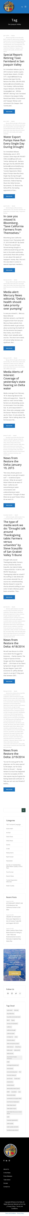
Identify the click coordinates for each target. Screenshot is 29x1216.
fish (4, 42)
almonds (8, 37)
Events (8, 845)
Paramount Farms (11, 448)
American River (9, 693)
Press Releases (7, 1176)
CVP (4, 125)
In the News (6, 1173)
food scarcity (12, 619)
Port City (22, 1204)
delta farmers (9, 125)
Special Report (18, 46)
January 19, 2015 (7, 435)
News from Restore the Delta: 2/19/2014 (14, 753)
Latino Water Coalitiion (19, 724)
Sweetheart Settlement (9, 48)
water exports (13, 635)
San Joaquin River (18, 44)
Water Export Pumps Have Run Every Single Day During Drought (14, 142)
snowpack (11, 736)
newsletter (14, 626)
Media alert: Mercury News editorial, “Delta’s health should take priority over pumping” (14, 300)
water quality (11, 50)
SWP (8, 132)
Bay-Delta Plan (10, 1013)
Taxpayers (17, 48)
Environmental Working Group (18, 41)
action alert (9, 1010)
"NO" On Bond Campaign (13, 824)
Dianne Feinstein (7, 707)
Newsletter (9, 861)
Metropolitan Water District (9, 624)
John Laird (16, 721)
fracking (5, 717)
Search (23, 810)
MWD (8, 1092)
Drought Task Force (14, 708)
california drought (13, 123)
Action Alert (9, 828)
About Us (6, 1169)
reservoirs (5, 365)
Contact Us (6, 1187)
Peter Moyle (19, 448)
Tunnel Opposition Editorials (11, 881)
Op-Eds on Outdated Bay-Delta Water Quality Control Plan (14, 866)
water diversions (14, 743)
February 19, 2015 (7, 358)
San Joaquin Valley (18, 126)
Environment (10, 1068)
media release (10, 1085)
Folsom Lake (20, 716)
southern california (17, 518)
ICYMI (8, 849)
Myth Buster (10, 857)
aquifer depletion (14, 609)
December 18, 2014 (7, 515)
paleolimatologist (13, 728)
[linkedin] (12, 993)
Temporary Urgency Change (15, 740)
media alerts (10, 1082)
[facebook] (8, 993)
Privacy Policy (11, 1206)
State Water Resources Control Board (15, 367)
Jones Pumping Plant (8, 126)
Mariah (13, 35)
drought (5, 616)
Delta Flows (20, 612)
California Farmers (18, 208)
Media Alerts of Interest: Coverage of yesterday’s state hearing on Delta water (14, 380)
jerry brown (8, 42)
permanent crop (10, 628)
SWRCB (20, 287)
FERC (11, 716)
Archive (8, 832)
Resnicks (21, 209)
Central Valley (6, 283)
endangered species (8, 617)
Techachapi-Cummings (12, 453)
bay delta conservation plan (16, 37)
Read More (9, 111)
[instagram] (20, 993)
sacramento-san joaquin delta (16, 731)
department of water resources (10, 363)
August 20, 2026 (9, 928)
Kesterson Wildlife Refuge (18, 42)
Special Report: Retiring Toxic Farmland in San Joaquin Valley (13, 59)
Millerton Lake (20, 726)
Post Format (9, 872)
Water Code (13, 742)
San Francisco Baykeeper (13, 1102)
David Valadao (18, 700)
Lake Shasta (10, 724)
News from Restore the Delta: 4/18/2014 (14, 643)
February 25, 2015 (7, 280)
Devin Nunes (22, 705)
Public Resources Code (12, 730)
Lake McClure (18, 722)
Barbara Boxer (16, 693)
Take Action (6, 1180)
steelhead (5, 740)
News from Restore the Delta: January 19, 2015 (12, 463)
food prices (6, 619)
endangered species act (12, 1065)
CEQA (16, 1037)
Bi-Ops (9, 610)
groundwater (21, 717)
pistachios (16, 209)
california (9, 1027)
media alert (17, 1078)
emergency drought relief (14, 616)
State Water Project (18, 736)
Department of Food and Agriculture (11, 703)
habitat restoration (12, 621)
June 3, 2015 (6, 121)
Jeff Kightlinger (17, 719)
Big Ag (7, 123)
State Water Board (17, 285)
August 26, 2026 (9, 901)
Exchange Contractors (19, 617)
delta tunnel (17, 1050)
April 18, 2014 (6, 607)
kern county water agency (15, 622)
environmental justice (12, 1072)
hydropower (11, 719)
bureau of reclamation (12, 1023)
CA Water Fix (9, 39)
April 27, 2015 (6, 206)
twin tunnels (6, 635)
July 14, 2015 (6, 35)
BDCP (4, 39)
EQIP (6, 712)
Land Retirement (7, 44)
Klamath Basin (11, 722)
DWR (20, 363)
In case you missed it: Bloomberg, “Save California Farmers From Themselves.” (13, 224)
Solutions (12, 46)
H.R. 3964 (5, 719)
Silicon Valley (10, 285)
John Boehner (10, 721)
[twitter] (16, 993)
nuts (13, 44)
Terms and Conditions (10, 1213)
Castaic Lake (15, 698)
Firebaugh (14, 716)
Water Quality (10, 886)
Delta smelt (13, 283)
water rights (13, 368)
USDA (8, 742)
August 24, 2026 (9, 915)
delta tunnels (16, 39)
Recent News (10, 876)
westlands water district (9, 636)
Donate (5, 1183)
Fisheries (17, 125)
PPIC (23, 448)
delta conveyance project (13, 1043)
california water (21, 123)
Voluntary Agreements (12, 1120)
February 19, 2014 (7, 691)
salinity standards (14, 629)
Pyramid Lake (21, 730)
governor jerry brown (13, 717)
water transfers (20, 635)
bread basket (14, 610)
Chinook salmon (13, 612)
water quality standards (12, 1127)
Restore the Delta (11, 1095)
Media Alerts (10, 853)
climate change (10, 442)
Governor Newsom (11, 1075)
